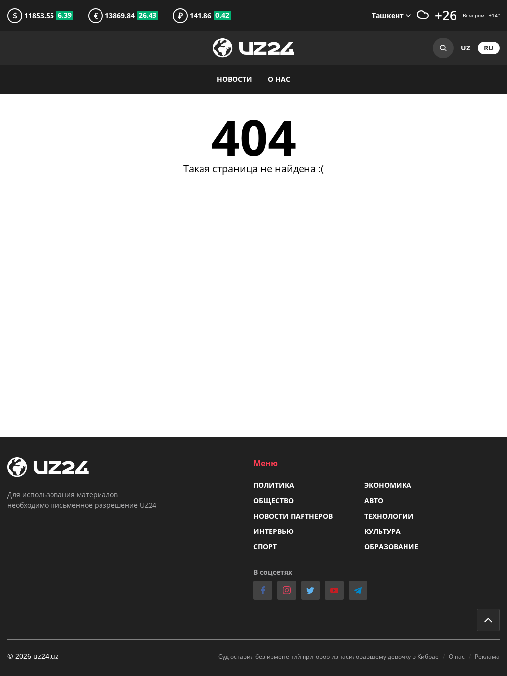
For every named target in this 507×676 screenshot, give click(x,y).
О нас (279, 79)
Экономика (387, 485)
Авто (373, 500)
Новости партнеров (293, 516)
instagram (286, 590)
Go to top (488, 620)
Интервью (274, 531)
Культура (382, 531)
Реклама (487, 656)
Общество (274, 500)
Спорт (265, 546)
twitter (310, 590)
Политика (274, 485)
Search (443, 48)
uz (465, 47)
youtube (334, 590)
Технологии (389, 516)
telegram (358, 590)
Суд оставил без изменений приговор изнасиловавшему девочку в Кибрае (328, 656)
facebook (263, 590)
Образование (391, 546)
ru (489, 47)
